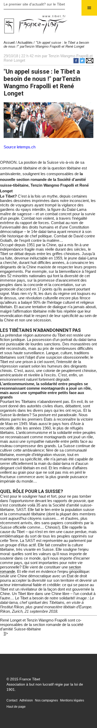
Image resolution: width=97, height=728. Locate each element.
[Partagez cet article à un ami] (89, 62)
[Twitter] (83, 62)
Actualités (25, 43)
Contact (11, 700)
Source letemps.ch (19, 147)
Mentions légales (72, 700)
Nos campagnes (46, 700)
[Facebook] (76, 62)
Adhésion (26, 700)
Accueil (9, 43)
